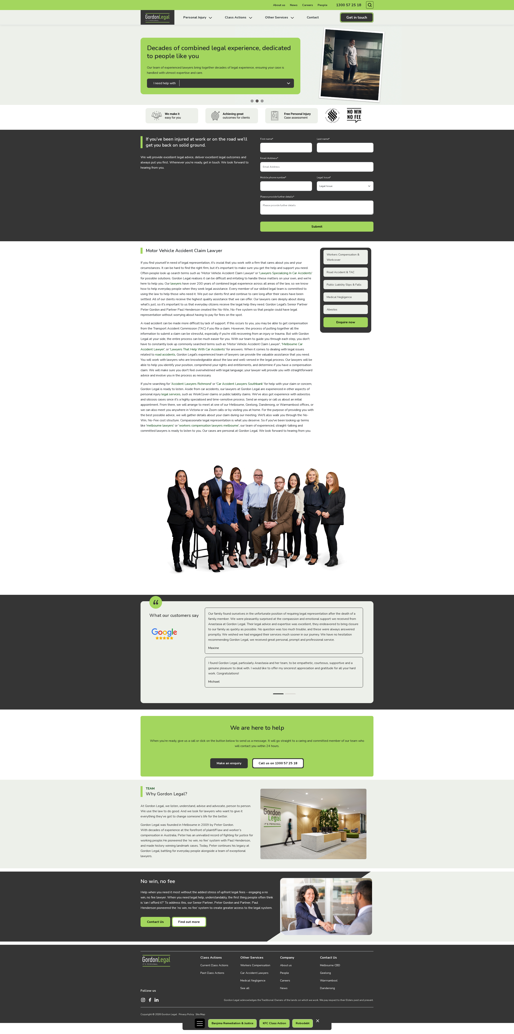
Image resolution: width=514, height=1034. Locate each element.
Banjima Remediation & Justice (232, 1023)
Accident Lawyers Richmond (191, 384)
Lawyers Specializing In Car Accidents (285, 273)
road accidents (165, 354)
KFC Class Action (274, 1023)
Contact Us (155, 922)
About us (279, 5)
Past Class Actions (212, 973)
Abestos (332, 309)
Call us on (278, 763)
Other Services (251, 957)
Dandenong (327, 988)
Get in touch (356, 17)
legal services (171, 394)
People (322, 5)
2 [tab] (290, 694)
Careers (307, 5)
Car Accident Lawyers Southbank (240, 384)
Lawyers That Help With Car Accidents (197, 349)
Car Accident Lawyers (254, 973)
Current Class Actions (214, 965)
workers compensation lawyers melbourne (208, 425)
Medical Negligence (339, 297)
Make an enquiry (229, 763)
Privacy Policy (186, 1014)
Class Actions (211, 957)
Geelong (325, 973)
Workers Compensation (255, 965)
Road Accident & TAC (340, 272)
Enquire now (345, 322)
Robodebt (302, 1023)
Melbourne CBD (330, 965)
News (293, 5)
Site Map (200, 1014)
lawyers (176, 283)
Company (287, 957)
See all (244, 988)
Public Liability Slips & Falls (344, 285)
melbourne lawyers (160, 425)
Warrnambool (329, 980)
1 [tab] (278, 694)
